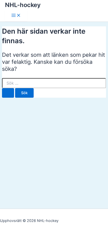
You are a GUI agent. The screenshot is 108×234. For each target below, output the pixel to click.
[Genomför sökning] (8, 93)
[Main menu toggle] (16, 16)
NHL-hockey (23, 5)
